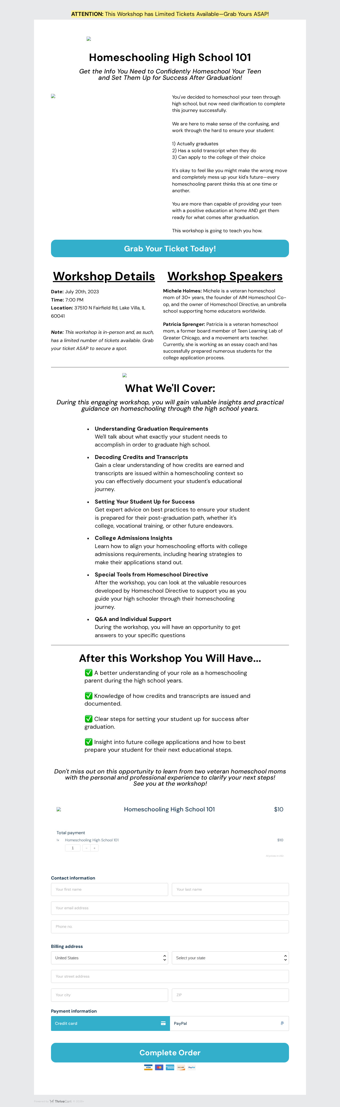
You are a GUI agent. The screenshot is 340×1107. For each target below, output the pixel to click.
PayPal (180, 1023)
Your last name (189, 889)
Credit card (66, 1023)
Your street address (73, 976)
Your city (63, 994)
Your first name (69, 889)
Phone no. (64, 926)
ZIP (179, 994)
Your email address (72, 907)
